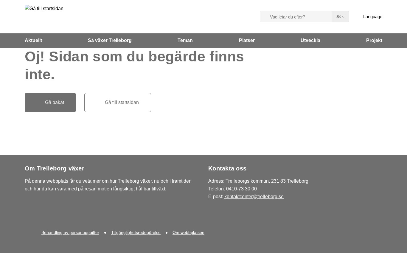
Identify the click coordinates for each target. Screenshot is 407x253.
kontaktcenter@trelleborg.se (254, 196)
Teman (185, 40)
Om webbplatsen (188, 232)
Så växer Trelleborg (110, 40)
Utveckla (310, 40)
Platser (247, 40)
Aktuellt (33, 40)
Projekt (374, 40)
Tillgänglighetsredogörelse (136, 232)
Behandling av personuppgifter (70, 232)
